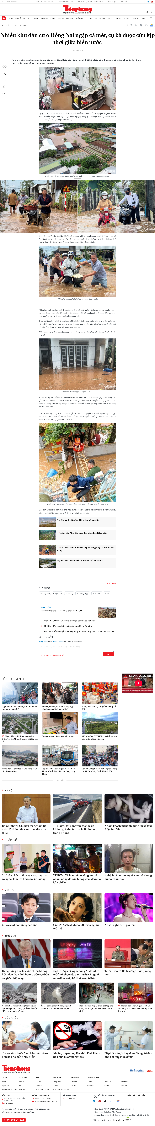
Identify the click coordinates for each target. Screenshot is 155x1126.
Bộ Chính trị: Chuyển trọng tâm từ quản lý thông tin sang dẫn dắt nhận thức (24, 829)
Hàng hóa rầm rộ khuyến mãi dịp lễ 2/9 (99, 707)
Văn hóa (102, 18)
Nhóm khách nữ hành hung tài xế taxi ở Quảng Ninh (128, 827)
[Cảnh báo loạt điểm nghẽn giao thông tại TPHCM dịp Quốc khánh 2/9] (100, 755)
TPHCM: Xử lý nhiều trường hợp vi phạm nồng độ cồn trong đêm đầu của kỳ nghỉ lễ (77, 879)
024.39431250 (9, 1103)
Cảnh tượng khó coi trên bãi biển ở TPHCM (61, 610)
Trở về (4, 93)
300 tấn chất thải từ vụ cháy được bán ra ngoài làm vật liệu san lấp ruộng (25, 877)
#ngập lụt (57, 593)
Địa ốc (35, 18)
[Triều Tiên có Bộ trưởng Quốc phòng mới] (129, 953)
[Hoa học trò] (150, 1071)
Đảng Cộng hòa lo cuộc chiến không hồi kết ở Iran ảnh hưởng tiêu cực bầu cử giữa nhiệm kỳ (25, 974)
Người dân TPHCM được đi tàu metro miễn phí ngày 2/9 (19, 707)
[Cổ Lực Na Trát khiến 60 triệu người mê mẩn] (77, 907)
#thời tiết (96, 593)
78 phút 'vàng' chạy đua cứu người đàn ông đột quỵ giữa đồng (128, 1054)
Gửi (108, 654)
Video (144, 18)
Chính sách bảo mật (136, 1095)
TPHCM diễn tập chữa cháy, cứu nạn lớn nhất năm (68, 626)
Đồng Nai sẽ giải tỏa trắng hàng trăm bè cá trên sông (19, 770)
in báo (141, 25)
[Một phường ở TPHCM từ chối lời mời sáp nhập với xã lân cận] (100, 723)
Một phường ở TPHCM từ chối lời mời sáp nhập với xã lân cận (99, 737)
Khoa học (127, 18)
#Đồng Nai (45, 593)
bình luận (146, 25)
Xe (96, 18)
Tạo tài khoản (58, 641)
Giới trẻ (61, 18)
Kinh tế (18, 18)
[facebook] (147, 2)
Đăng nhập (43, 641)
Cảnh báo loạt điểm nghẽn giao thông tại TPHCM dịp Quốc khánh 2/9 (99, 770)
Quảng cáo (123, 2)
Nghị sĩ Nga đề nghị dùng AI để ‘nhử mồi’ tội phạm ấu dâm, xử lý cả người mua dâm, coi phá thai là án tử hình (76, 974)
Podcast (57, 1078)
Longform (74, 1078)
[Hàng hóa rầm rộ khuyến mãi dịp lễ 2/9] (100, 693)
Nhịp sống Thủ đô (42, 1089)
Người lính (88, 18)
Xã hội (11, 18)
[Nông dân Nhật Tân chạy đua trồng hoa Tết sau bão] (47, 535)
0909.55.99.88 (40, 1098)
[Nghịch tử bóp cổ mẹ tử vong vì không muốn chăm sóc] (129, 858)
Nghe (4, 67)
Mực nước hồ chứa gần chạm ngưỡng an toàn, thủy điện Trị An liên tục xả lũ (79, 631)
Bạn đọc (124, 1086)
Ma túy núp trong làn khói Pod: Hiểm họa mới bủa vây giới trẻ (76, 1054)
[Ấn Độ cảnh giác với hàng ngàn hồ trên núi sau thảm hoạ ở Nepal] (58, 993)
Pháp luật (69, 18)
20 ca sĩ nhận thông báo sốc (19, 925)
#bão (107, 593)
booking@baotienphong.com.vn (46, 1101)
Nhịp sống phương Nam (14, 25)
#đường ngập (82, 593)
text (136, 25)
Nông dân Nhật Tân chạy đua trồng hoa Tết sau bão (83, 533)
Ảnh (37, 1078)
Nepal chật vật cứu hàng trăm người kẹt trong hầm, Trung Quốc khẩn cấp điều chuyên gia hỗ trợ (19, 1008)
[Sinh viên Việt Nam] (137, 1071)
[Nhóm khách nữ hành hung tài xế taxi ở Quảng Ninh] (129, 808)
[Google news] (119, 1101)
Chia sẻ (4, 74)
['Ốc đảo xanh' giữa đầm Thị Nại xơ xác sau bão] (47, 522)
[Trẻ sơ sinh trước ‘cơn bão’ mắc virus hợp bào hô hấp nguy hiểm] (26, 1036)
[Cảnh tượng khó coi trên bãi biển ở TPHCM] (107, 612)
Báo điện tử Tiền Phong (77, 9)
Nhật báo (23, 1078)
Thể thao (79, 18)
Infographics (93, 1078)
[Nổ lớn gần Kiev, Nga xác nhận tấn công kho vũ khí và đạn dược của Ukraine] (135, 993)
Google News (151, 25)
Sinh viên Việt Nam (84, 2)
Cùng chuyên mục (14, 679)
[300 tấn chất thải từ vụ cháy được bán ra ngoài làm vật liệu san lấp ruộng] (26, 858)
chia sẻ (130, 25)
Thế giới (53, 18)
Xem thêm (151, 18)
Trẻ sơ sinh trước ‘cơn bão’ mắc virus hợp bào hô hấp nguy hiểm (25, 1054)
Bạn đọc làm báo (15, 1120)
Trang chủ (4, 18)
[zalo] (113, 1101)
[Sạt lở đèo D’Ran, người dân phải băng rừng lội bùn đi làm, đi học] (47, 550)
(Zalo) (49, 1098)
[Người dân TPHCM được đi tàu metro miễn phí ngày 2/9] (20, 693)
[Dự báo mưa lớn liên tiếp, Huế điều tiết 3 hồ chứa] (47, 563)
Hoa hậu (136, 18)
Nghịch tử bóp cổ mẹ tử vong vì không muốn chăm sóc (128, 877)
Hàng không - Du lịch (9, 1089)
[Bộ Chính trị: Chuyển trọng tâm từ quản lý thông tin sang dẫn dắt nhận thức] (26, 808)
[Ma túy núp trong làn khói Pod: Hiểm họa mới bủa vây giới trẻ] (77, 1036)
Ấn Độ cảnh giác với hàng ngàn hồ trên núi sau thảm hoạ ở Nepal (57, 1007)
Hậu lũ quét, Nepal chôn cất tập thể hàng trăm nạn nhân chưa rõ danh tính (96, 1008)
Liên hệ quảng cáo (40, 1095)
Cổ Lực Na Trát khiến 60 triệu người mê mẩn (76, 926)
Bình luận (4, 86)
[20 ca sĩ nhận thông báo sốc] (26, 907)
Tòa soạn (112, 2)
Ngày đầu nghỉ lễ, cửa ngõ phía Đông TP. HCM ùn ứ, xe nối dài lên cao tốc (20, 739)
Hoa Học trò (100, 2)
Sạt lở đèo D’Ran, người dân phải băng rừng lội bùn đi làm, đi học (85, 549)
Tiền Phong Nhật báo (65, 2)
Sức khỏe (44, 18)
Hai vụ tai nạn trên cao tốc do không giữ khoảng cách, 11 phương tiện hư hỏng (74, 829)
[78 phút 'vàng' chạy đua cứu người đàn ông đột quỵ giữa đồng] (129, 1036)
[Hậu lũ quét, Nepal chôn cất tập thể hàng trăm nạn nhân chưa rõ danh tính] (96, 993)
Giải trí (110, 18)
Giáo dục (118, 18)
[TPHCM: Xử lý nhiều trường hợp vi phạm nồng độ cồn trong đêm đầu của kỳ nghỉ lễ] (77, 858)
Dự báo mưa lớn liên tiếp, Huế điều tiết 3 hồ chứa (79, 560)
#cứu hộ (69, 593)
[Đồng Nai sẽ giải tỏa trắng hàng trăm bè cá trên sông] (20, 755)
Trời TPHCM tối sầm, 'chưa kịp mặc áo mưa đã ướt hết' (69, 620)
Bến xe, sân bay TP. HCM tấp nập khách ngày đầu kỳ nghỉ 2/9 (57, 707)
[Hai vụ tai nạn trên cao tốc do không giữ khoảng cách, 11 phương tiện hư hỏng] (77, 808)
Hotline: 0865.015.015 (45, 2)
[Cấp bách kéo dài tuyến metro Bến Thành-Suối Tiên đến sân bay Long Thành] (60, 755)
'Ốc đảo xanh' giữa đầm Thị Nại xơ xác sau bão (78, 520)
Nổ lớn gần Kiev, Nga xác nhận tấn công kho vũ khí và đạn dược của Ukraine (135, 1008)
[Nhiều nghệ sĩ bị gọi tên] (129, 907)
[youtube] (151, 2)
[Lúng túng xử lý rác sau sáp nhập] (60, 723)
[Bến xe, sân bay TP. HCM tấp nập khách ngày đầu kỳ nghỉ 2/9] (60, 693)
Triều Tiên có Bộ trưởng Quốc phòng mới (128, 972)
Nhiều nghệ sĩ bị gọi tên (120, 925)
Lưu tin (4, 80)
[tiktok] (106, 1101)
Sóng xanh (27, 18)
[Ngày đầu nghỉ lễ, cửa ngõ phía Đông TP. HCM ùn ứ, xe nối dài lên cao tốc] (20, 723)
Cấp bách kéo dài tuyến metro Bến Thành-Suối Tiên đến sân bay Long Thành (58, 771)
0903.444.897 (70, 1098)
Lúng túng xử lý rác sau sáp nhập (58, 736)
